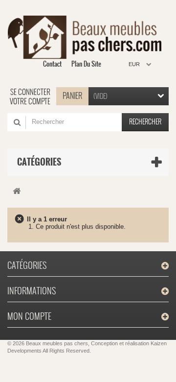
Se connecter (30, 92)
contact (52, 64)
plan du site (86, 64)
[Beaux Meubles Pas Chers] (84, 37)
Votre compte (30, 101)
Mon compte (29, 316)
